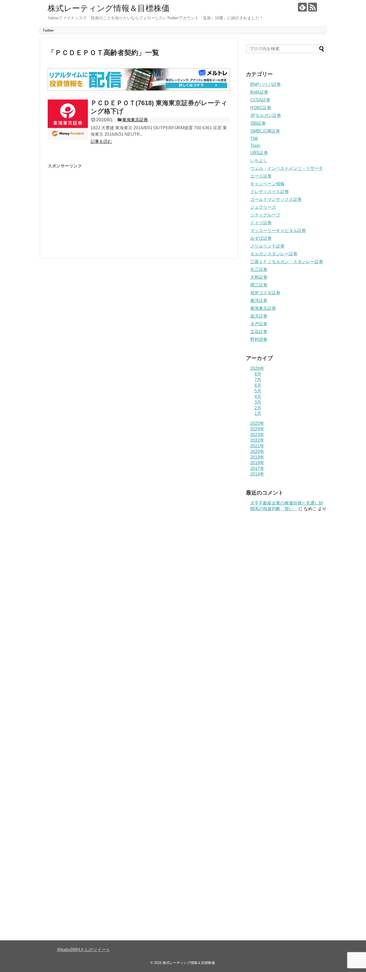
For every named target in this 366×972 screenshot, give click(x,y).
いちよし (258, 160)
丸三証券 (258, 269)
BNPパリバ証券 (265, 84)
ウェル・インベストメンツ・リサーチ (286, 168)
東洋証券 (258, 300)
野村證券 (258, 339)
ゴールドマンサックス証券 (276, 199)
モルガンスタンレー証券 (273, 254)
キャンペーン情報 (267, 184)
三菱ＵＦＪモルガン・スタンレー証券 (286, 261)
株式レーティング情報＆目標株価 (109, 8)
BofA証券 (259, 92)
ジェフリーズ (263, 207)
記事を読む (101, 141)
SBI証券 (258, 123)
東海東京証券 (135, 119)
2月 (258, 408)
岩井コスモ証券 (265, 292)
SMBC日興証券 (265, 131)
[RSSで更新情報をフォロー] (312, 7)
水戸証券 (258, 324)
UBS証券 (259, 152)
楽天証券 (258, 316)
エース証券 (261, 176)
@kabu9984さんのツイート (83, 949)
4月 (258, 396)
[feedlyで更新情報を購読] (302, 7)
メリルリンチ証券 (267, 246)
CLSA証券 (260, 100)
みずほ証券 (261, 238)
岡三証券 (258, 285)
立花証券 (258, 331)
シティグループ (265, 215)
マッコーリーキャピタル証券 (278, 230)
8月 (258, 374)
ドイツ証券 (261, 222)
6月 (258, 385)
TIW (254, 138)
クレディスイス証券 (269, 191)
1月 (258, 413)
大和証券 (258, 277)
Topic (255, 145)
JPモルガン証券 (265, 115)
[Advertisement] (93, 206)
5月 (258, 391)
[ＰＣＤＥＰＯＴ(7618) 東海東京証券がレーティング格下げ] (68, 120)
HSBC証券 (260, 107)
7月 (258, 379)
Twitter (48, 30)
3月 (258, 402)
